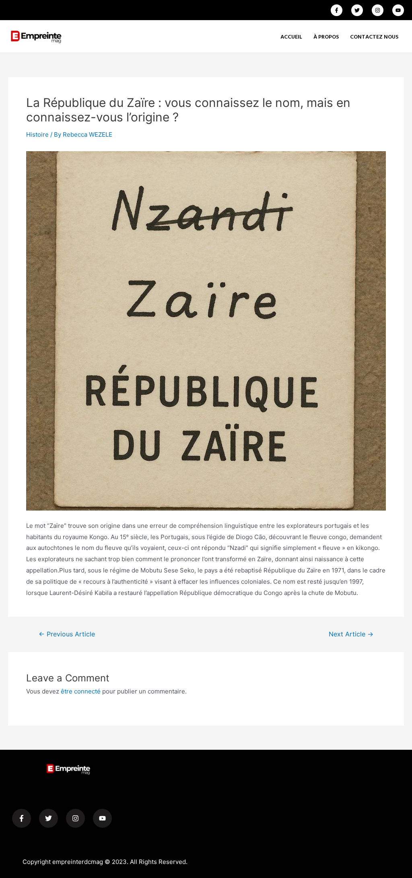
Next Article (351, 634)
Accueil (291, 36)
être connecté (81, 691)
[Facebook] (336, 10)
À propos (326, 36)
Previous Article (67, 634)
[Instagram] (377, 10)
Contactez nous (374, 36)
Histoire (37, 134)
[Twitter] (357, 10)
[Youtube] (398, 10)
